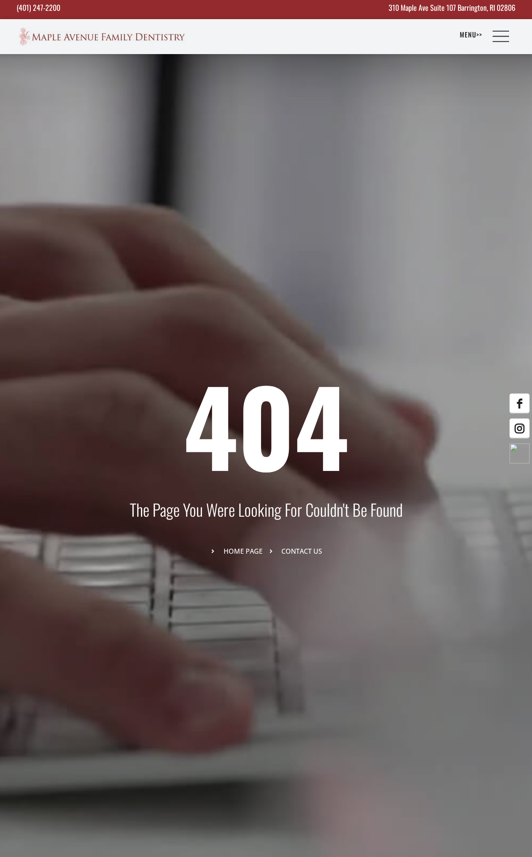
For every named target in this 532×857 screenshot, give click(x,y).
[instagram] (520, 428)
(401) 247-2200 (38, 7)
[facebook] (520, 404)
